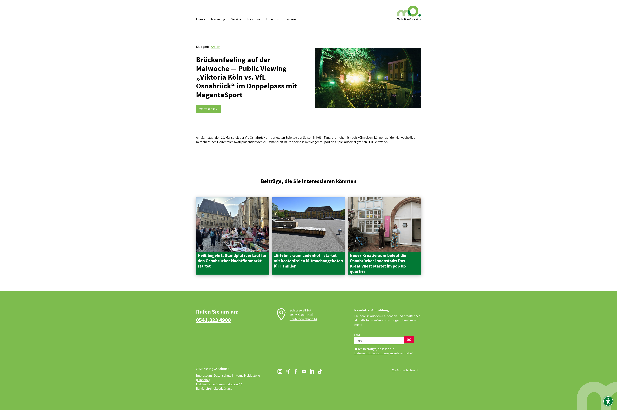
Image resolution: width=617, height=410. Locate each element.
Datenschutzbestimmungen (373, 353)
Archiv (215, 47)
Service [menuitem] (236, 19)
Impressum (204, 375)
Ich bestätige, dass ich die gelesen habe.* (384, 351)
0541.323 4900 (213, 320)
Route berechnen (301, 319)
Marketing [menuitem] (218, 19)
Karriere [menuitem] (290, 19)
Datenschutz (222, 375)
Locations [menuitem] (253, 19)
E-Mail (357, 335)
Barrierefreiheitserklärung (214, 388)
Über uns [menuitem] (272, 19)
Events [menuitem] (200, 19)
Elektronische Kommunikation (217, 384)
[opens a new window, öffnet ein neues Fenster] (278, 370)
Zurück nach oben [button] (403, 370)
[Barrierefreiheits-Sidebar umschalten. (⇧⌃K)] (608, 401)
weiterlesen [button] (208, 109)
